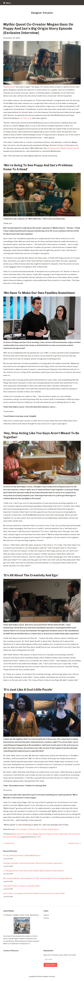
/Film (39, 837)
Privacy (46, 918)
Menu (8, 3)
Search (46, 915)
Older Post (9, 843)
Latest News (8, 911)
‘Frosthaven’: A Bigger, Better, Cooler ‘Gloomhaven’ (21, 915)
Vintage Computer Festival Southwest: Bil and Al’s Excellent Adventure (32, 863)
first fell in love (25, 118)
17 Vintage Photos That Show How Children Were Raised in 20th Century (33, 871)
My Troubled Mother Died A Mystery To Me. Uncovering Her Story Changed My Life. (38, 878)
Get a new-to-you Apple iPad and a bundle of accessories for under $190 (34, 893)
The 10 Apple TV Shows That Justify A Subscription (37, 829)
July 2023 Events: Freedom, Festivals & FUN (21, 886)
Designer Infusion (48, 976)
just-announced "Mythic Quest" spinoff (63, 148)
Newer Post (74, 843)
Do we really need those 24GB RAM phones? (21, 855)
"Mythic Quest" (9, 87)
